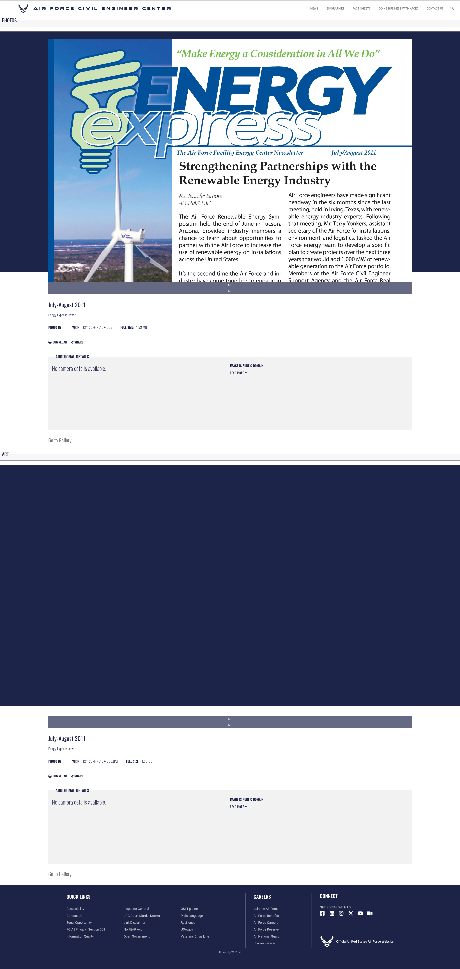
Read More (237, 373)
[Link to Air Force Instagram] (341, 913)
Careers (262, 896)
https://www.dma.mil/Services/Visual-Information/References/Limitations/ (272, 390)
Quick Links (78, 896)
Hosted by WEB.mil (230, 952)
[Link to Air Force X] (350, 913)
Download (59, 342)
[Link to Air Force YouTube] (360, 913)
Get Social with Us (335, 907)
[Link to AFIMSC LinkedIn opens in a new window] (332, 913)
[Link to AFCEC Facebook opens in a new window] (322, 913)
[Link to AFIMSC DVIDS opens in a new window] (369, 913)
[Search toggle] (452, 8)
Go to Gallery (60, 440)
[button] (6, 8)
